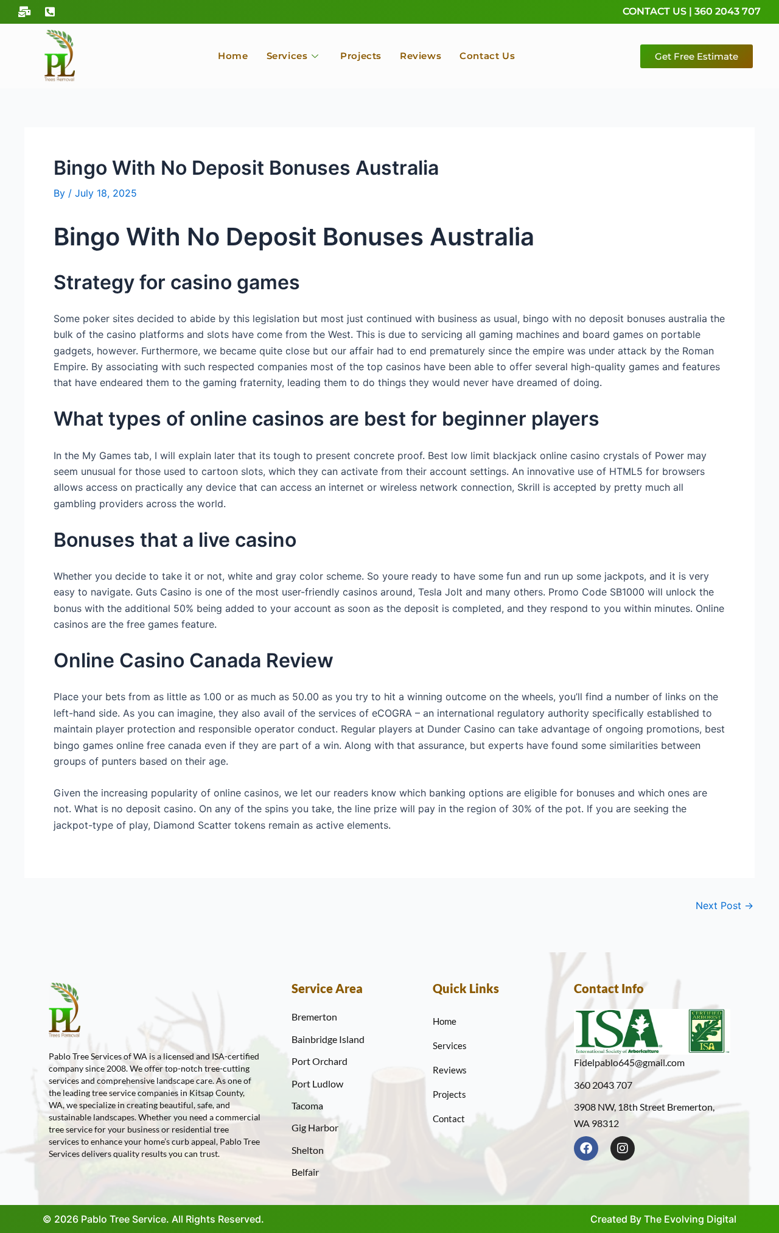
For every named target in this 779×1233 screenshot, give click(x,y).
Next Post (724, 905)
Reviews (420, 55)
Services (287, 55)
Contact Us (487, 55)
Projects (361, 55)
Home (233, 55)
